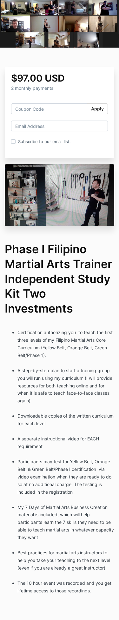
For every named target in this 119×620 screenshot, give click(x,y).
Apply (97, 108)
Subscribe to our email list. (44, 141)
